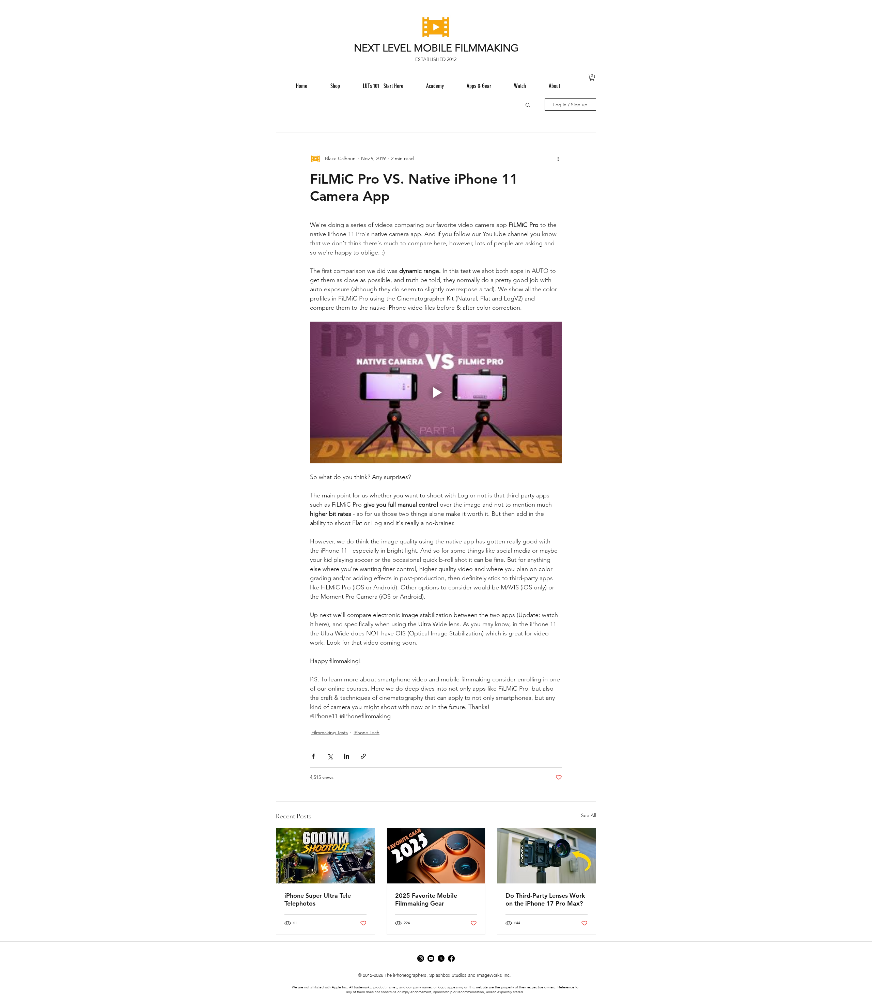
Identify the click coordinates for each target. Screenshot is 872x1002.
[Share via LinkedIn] (346, 756)
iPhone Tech (366, 732)
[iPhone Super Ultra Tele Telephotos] (325, 855)
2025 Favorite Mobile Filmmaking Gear (426, 899)
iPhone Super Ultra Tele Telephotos (317, 899)
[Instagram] (420, 958)
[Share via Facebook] (313, 756)
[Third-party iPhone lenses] (546, 855)
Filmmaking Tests (329, 732)
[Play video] (436, 392)
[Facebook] (451, 958)
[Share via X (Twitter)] (330, 756)
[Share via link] (363, 756)
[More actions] (558, 159)
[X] (441, 958)
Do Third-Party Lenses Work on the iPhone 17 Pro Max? (545, 899)
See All (588, 815)
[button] (478, 86)
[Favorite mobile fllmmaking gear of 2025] (436, 855)
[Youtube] (430, 958)
